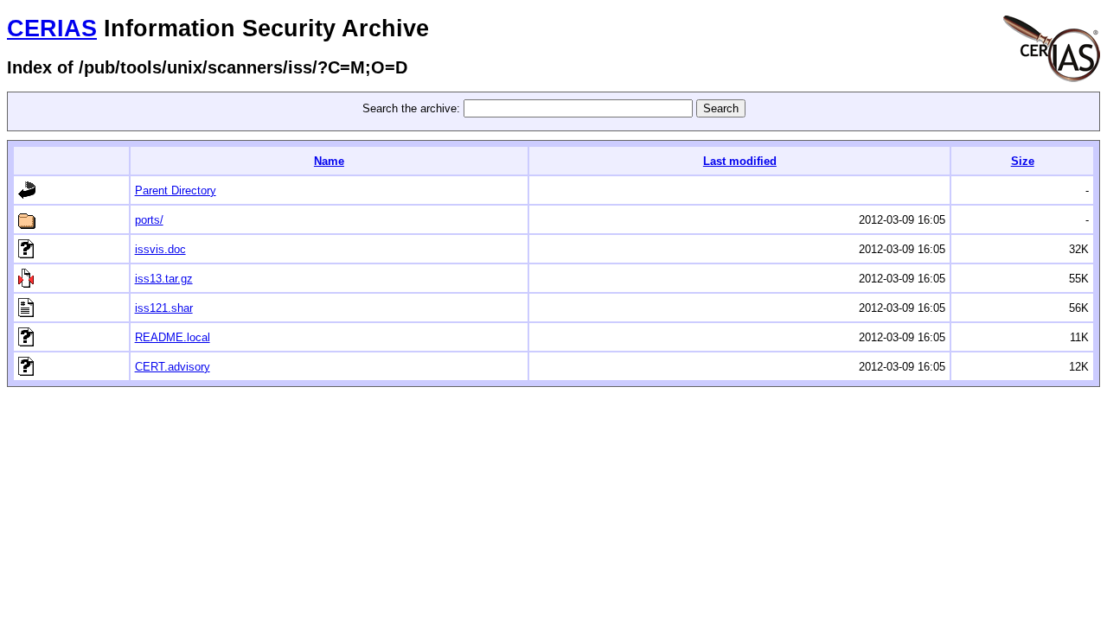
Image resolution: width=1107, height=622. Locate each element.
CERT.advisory (172, 366)
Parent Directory (175, 190)
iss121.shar (164, 307)
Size (1022, 161)
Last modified (740, 161)
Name (329, 161)
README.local (172, 337)
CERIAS (52, 28)
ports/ (149, 219)
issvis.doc (160, 249)
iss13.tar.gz (164, 278)
